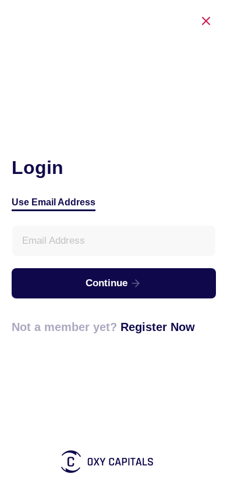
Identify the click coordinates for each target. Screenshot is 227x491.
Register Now (157, 327)
